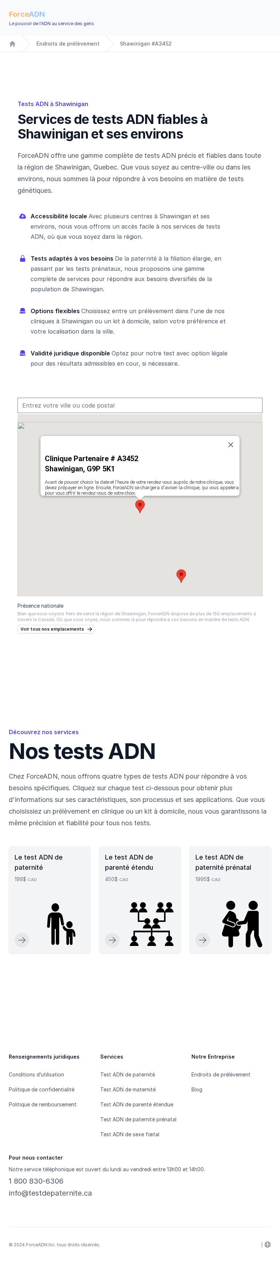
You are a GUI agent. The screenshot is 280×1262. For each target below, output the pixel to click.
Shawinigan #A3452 (146, 43)
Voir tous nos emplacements (52, 629)
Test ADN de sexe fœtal (129, 1134)
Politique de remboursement (43, 1104)
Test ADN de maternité (128, 1089)
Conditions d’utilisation (36, 1074)
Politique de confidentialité (41, 1089)
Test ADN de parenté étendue (136, 1104)
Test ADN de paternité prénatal (138, 1119)
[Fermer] (231, 444)
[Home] (12, 43)
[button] (181, 576)
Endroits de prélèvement (68, 43)
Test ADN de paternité (127, 1074)
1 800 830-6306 (36, 1181)
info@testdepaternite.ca (50, 1193)
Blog (196, 1089)
